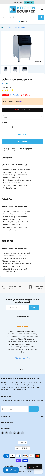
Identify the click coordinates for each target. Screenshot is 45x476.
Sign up (34, 307)
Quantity (4, 122)
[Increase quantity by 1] (20, 127)
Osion (6, 83)
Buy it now (22, 141)
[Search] (41, 17)
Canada (21, 448)
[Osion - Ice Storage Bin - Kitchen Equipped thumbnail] (5, 69)
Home (3, 27)
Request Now (29, 2)
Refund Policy (24, 469)
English (21, 442)
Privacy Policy (22, 466)
